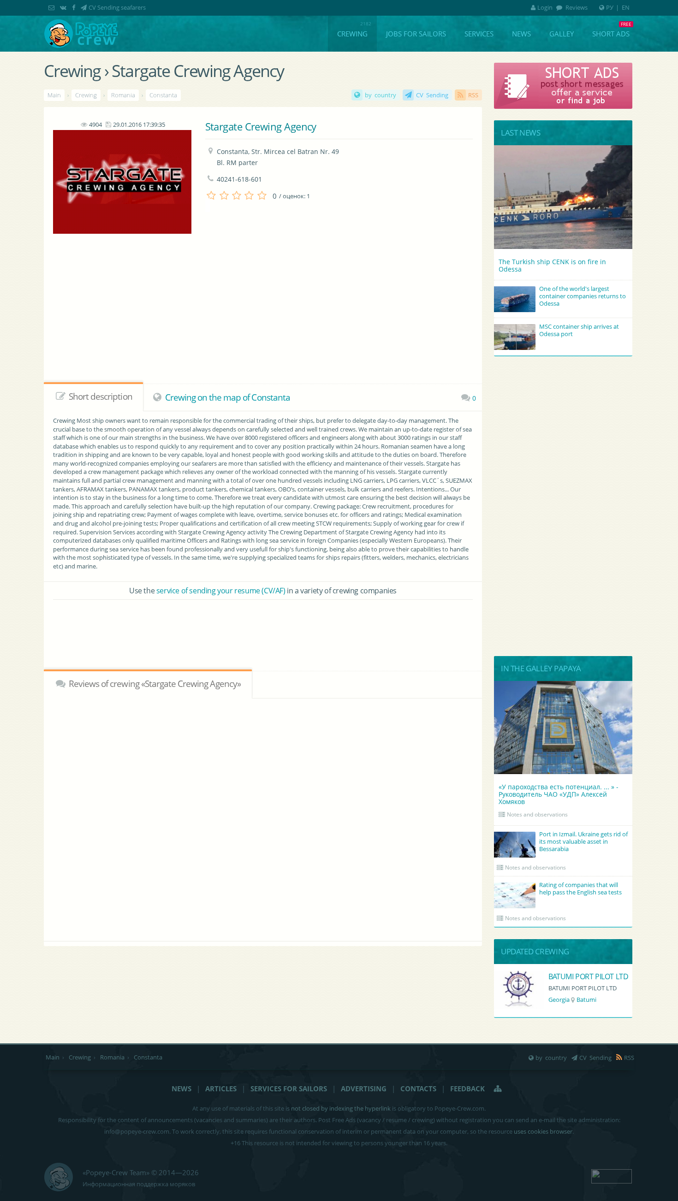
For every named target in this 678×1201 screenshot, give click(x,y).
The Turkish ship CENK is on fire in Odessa (552, 265)
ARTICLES (221, 1088)
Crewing (352, 33)
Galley (561, 33)
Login (545, 7)
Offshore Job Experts (582, 976)
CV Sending (432, 95)
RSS (473, 95)
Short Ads (611, 33)
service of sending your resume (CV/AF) (220, 591)
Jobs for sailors (416, 33)
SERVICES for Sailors (288, 1088)
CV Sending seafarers (117, 7)
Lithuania (561, 999)
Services (479, 33)
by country (380, 95)
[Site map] (498, 1088)
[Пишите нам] (52, 7)
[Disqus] (263, 818)
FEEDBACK (467, 1088)
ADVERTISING (364, 1088)
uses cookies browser (543, 1131)
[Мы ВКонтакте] (64, 7)
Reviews (576, 7)
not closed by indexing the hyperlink (341, 1108)
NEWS (181, 1088)
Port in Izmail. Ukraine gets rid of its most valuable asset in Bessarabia (583, 841)
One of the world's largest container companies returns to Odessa (582, 296)
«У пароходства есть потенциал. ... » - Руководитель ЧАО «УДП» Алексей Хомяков (559, 794)
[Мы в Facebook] (74, 7)
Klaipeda (593, 999)
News (521, 33)
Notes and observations (537, 814)
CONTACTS (418, 1088)
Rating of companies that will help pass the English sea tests (580, 888)
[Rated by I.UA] (611, 1175)
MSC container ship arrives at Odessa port (579, 330)
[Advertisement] (242, 320)
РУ (609, 7)
